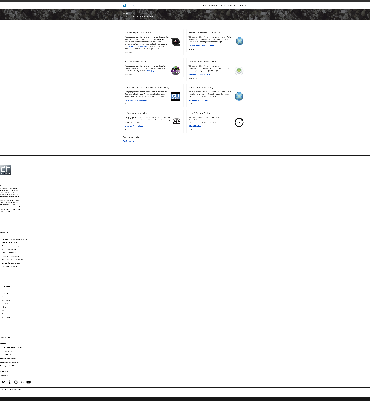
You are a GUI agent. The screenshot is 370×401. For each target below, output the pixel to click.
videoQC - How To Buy (199, 113)
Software (128, 141)
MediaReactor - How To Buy (202, 61)
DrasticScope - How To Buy (138, 32)
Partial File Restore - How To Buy (204, 32)
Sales (221, 5)
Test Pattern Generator (136, 61)
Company (241, 5)
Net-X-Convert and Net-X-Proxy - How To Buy (147, 87)
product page (150, 71)
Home (204, 5)
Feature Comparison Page (137, 46)
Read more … (129, 52)
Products (212, 5)
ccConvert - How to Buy (136, 113)
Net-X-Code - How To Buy (200, 87)
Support (230, 5)
